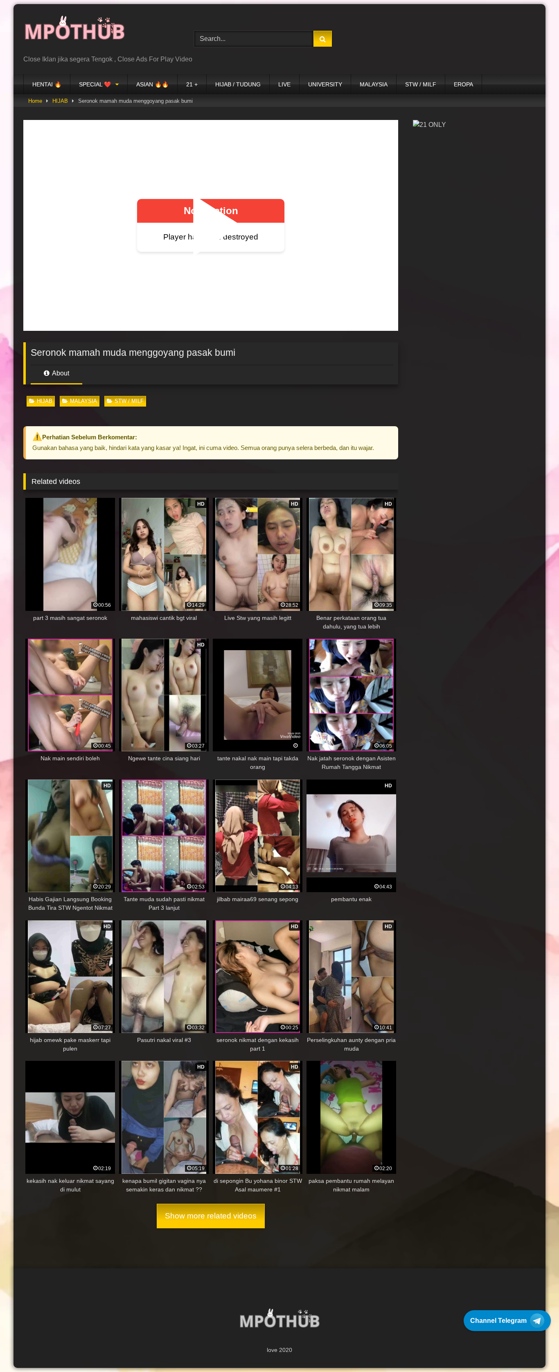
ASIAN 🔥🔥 (152, 84)
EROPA (463, 84)
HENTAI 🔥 (46, 84)
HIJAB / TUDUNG (238, 84)
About (60, 373)
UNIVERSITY (325, 84)
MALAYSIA (374, 84)
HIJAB (60, 101)
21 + (192, 84)
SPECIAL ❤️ (95, 84)
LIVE (284, 84)
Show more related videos (211, 1216)
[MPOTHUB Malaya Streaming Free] (74, 32)
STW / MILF (420, 84)
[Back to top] (534, 1348)
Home (35, 101)
